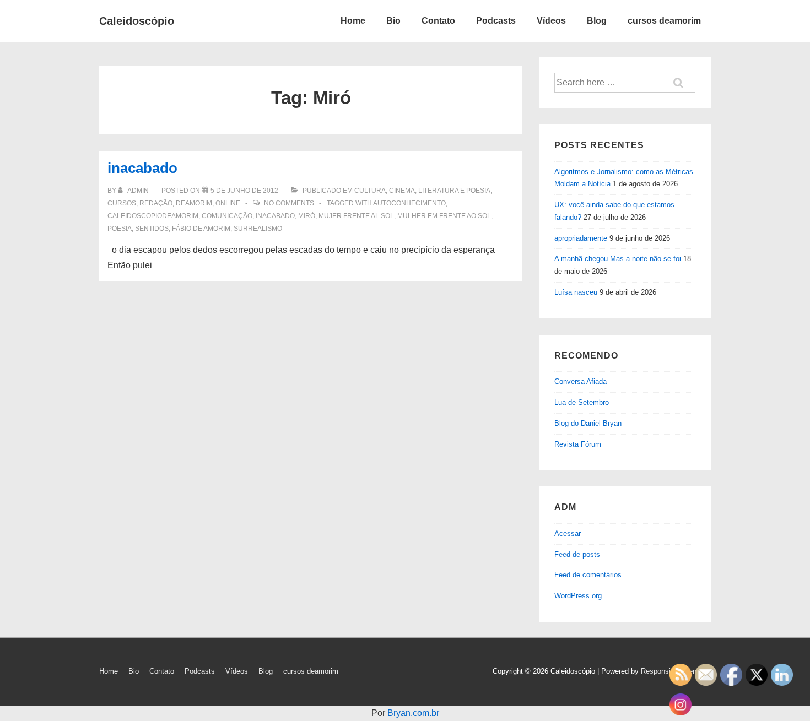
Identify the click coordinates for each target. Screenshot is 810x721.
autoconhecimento (409, 203)
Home (353, 20)
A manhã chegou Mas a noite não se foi (617, 258)
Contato (438, 20)
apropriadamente (580, 238)
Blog (597, 20)
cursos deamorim (664, 20)
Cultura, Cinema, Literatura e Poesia (422, 190)
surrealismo (258, 228)
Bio (393, 20)
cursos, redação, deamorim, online (173, 203)
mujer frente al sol (356, 216)
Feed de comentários (588, 575)
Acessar (567, 533)
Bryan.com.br (413, 713)
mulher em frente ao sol (444, 216)
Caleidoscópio (136, 21)
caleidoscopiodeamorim (152, 216)
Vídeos (551, 20)
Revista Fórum (577, 444)
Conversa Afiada (580, 381)
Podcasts (496, 20)
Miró (306, 216)
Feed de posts (577, 554)
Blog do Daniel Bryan (588, 423)
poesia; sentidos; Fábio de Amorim (168, 228)
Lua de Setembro (581, 402)
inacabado (142, 168)
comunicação (227, 216)
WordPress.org (578, 596)
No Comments (289, 203)
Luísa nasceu (575, 292)
